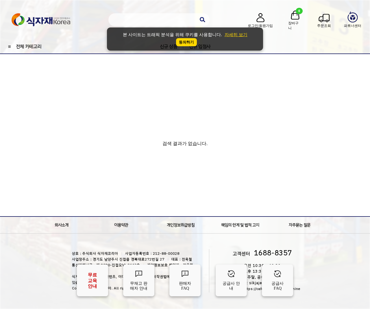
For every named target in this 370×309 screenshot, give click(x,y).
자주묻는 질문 (299, 225)
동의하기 (186, 42)
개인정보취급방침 (181, 225)
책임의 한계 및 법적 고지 (240, 225)
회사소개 (62, 225)
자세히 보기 (236, 34)
